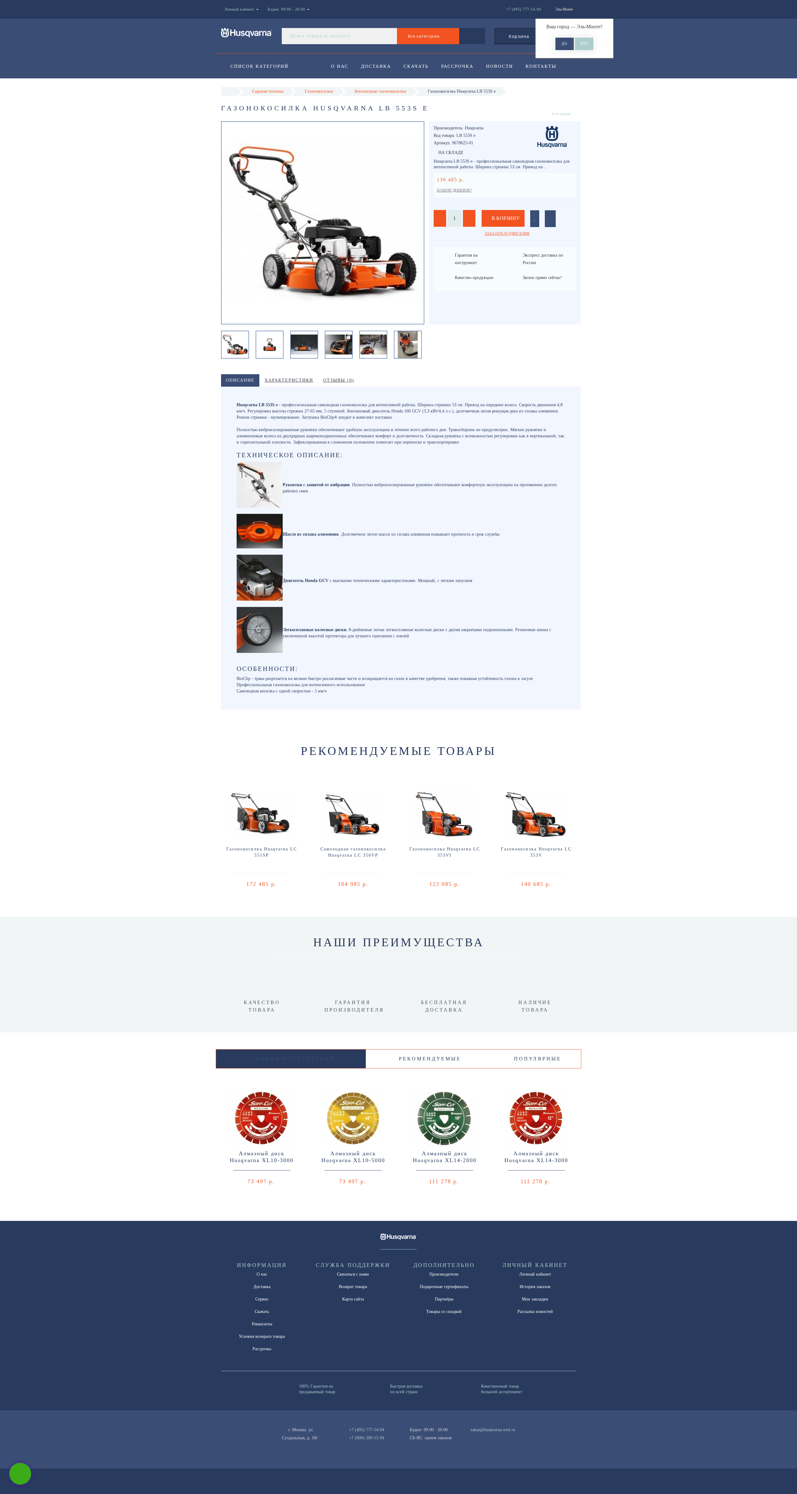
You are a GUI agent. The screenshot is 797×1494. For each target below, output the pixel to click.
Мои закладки (535, 1299)
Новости (499, 66)
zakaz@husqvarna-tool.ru (492, 1429)
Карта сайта (353, 1299)
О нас (339, 66)
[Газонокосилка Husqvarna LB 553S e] (235, 344)
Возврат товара (353, 1286)
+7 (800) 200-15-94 (366, 1438)
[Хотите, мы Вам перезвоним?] (20, 1474)
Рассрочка (457, 66)
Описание (240, 380)
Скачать (416, 66)
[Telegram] (477, 1438)
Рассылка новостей (535, 1311)
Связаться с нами (353, 1274)
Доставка (376, 66)
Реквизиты (262, 1324)
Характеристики (289, 380)
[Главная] (229, 91)
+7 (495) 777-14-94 (366, 1429)
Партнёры (444, 1299)
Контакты (541, 66)
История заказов (535, 1286)
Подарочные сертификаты (444, 1286)
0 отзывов (561, 113)
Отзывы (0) (338, 380)
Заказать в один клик (507, 233)
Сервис (262, 1299)
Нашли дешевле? (454, 190)
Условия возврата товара (262, 1336)
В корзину (505, 218)
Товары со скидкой (444, 1311)
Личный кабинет (535, 1274)
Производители (444, 1274)
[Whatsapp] (467, 1437)
